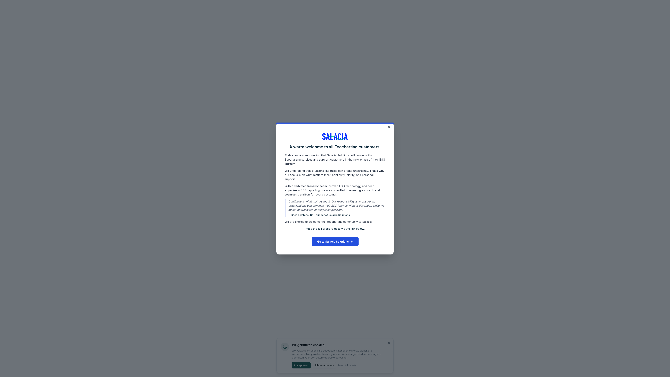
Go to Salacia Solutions (333, 241)
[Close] (389, 127)
